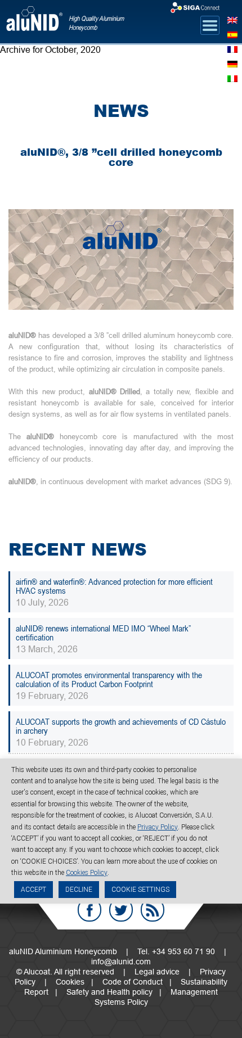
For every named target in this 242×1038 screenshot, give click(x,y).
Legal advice (157, 971)
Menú (209, 25)
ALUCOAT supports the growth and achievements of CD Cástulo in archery (121, 726)
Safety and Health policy (109, 991)
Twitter (121, 910)
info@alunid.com (121, 961)
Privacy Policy (157, 827)
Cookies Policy (86, 873)
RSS (152, 910)
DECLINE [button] (78, 889)
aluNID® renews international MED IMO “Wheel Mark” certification (103, 633)
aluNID (34, 23)
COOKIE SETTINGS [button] (140, 889)
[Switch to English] (232, 19)
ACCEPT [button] (33, 889)
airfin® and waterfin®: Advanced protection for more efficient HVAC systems (114, 586)
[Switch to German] (232, 63)
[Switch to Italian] (232, 77)
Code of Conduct (132, 981)
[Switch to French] (232, 48)
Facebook (89, 910)
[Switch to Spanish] (232, 33)
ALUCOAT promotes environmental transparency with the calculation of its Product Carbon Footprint (109, 679)
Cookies (70, 981)
